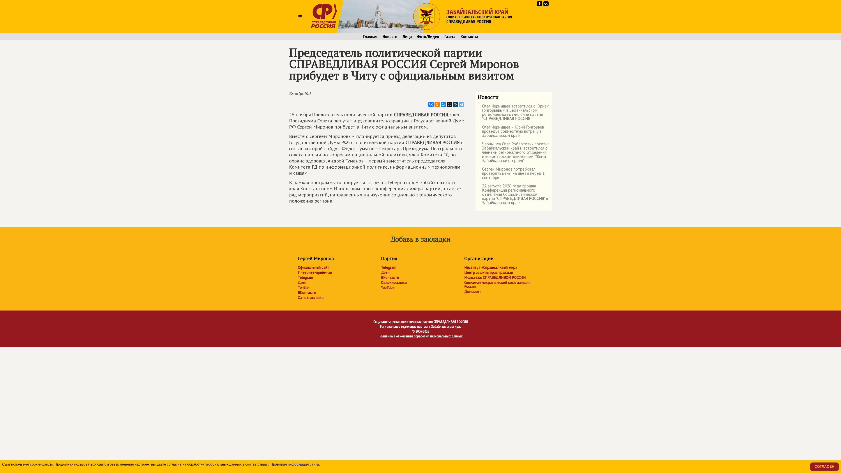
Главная (370, 36)
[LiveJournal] (455, 104)
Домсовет (472, 291)
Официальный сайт (313, 267)
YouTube (387, 287)
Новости (390, 36)
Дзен (302, 282)
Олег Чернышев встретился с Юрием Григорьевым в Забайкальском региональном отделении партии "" (513, 112)
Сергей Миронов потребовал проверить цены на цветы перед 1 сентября (511, 173)
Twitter (304, 287)
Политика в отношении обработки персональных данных (420, 336)
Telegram (305, 277)
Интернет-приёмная (315, 272)
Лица (407, 36)
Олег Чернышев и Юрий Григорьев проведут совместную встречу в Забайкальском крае (511, 131)
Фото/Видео (428, 36)
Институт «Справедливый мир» (490, 267)
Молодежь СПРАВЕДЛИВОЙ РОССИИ (495, 277)
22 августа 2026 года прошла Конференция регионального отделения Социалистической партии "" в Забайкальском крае (513, 194)
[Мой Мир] (443, 104)
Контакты (469, 36)
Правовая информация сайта (294, 464)
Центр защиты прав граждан (488, 272)
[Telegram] (461, 104)
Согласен (824, 466)
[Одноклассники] (437, 104)
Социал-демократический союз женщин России (497, 284)
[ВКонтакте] (431, 104)
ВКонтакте (307, 293)
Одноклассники (310, 298)
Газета (449, 36)
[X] (449, 104)
